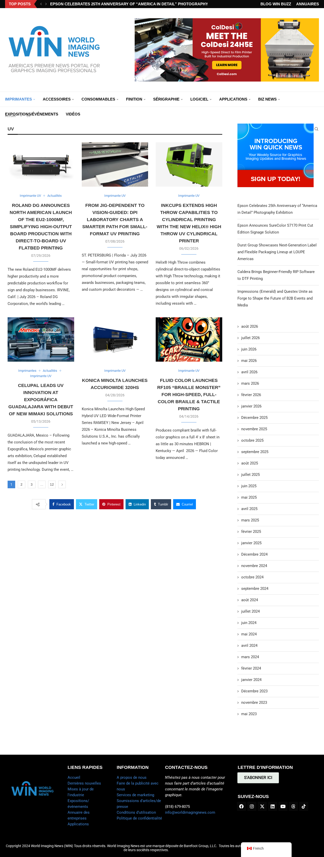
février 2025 (251, 531)
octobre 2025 (252, 440)
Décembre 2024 (254, 554)
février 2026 (251, 395)
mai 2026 (249, 360)
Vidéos (73, 114)
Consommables (98, 99)
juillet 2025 (250, 474)
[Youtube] (283, 806)
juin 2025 (248, 486)
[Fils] (293, 806)
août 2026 (249, 326)
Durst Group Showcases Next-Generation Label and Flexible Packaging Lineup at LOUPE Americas (277, 252)
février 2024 (251, 668)
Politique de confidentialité (139, 818)
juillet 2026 (250, 338)
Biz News (267, 99)
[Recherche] (316, 129)
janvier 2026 (251, 406)
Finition (134, 99)
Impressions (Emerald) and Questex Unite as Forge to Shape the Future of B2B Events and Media (275, 298)
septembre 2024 (254, 588)
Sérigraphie (166, 99)
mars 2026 (250, 383)
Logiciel (199, 99)
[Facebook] (241, 806)
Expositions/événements (31, 114)
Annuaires (307, 4)
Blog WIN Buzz (275, 4)
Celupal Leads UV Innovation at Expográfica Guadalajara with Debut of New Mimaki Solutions (40, 399)
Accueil (74, 777)
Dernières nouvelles (84, 783)
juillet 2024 (250, 611)
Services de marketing (135, 795)
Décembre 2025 (254, 417)
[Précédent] (41, 4)
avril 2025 (249, 509)
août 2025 (249, 463)
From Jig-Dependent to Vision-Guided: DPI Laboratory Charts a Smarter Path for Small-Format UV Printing (114, 219)
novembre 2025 (254, 429)
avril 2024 (249, 645)
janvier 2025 (251, 543)
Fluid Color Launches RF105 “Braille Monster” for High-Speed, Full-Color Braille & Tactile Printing (188, 394)
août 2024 (249, 600)
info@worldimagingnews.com (190, 812)
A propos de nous (132, 777)
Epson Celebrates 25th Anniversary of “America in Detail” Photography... (130, 4)
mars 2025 (250, 520)
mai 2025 (249, 497)
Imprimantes (18, 99)
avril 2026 (249, 372)
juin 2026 (248, 349)
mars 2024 (250, 657)
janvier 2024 (251, 679)
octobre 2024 (252, 577)
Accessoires (57, 99)
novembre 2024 (254, 565)
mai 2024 (249, 634)
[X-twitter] (262, 806)
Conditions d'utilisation (136, 812)
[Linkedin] (272, 806)
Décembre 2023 (254, 691)
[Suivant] (46, 4)
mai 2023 (249, 714)
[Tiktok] (303, 806)
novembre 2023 (254, 702)
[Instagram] (251, 806)
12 (52, 484)
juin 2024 (248, 622)
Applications (233, 99)
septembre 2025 (254, 452)
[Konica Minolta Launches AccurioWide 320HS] (115, 339)
